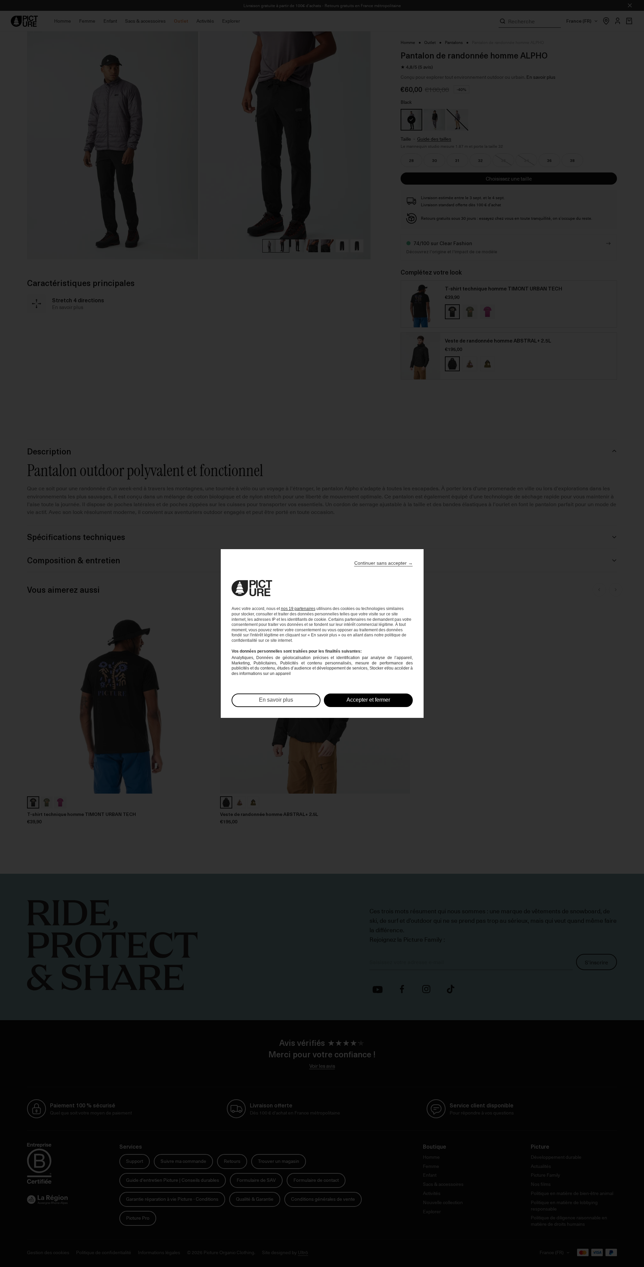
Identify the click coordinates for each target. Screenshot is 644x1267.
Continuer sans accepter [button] (383, 563)
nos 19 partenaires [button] (298, 608)
